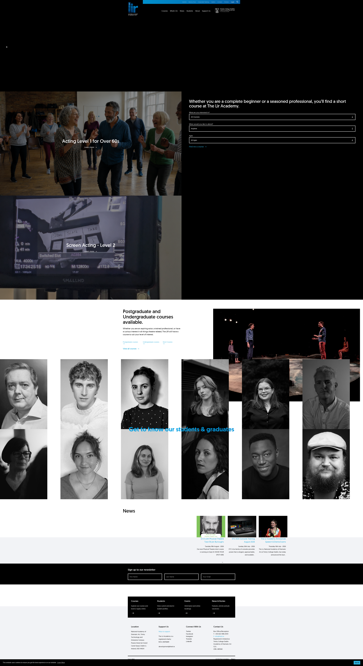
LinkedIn (189, 641)
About (197, 11)
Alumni (184, 2)
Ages (191, 136)
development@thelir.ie (167, 646)
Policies (226, 2)
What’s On (174, 11)
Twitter (188, 631)
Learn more (89, 147)
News (182, 11)
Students (190, 11)
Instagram (189, 636)
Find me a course (196, 147)
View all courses (130, 348)
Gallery (213, 2)
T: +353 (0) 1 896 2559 (220, 634)
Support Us (206, 11)
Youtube (189, 639)
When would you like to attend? (201, 124)
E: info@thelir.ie (218, 636)
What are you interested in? (199, 112)
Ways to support (164, 631)
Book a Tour (192, 2)
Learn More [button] (61, 662)
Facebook (189, 634)
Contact (220, 2)
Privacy (233, 659)
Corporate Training (203, 2)
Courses (165, 11)
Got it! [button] (357, 662)
